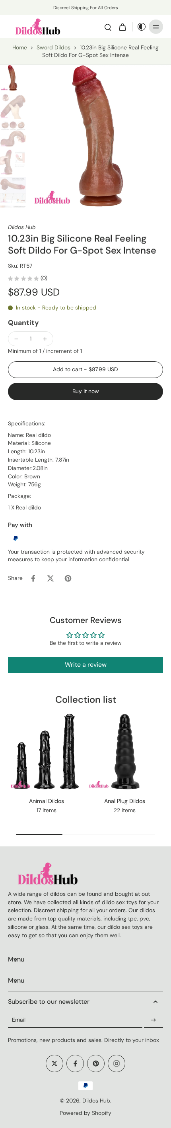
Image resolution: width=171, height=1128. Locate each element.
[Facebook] (75, 1063)
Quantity (23, 322)
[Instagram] (116, 1063)
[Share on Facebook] (33, 578)
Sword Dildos (53, 47)
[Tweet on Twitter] (50, 578)
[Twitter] (54, 1063)
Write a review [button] (86, 664)
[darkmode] (139, 26)
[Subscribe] (153, 1020)
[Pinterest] (96, 1063)
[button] (85, 369)
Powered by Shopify (85, 1112)
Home (19, 47)
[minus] (16, 339)
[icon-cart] (122, 27)
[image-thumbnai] (13, 78)
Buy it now (85, 391)
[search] (108, 27)
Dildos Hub (96, 1100)
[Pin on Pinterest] (68, 578)
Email (18, 1020)
